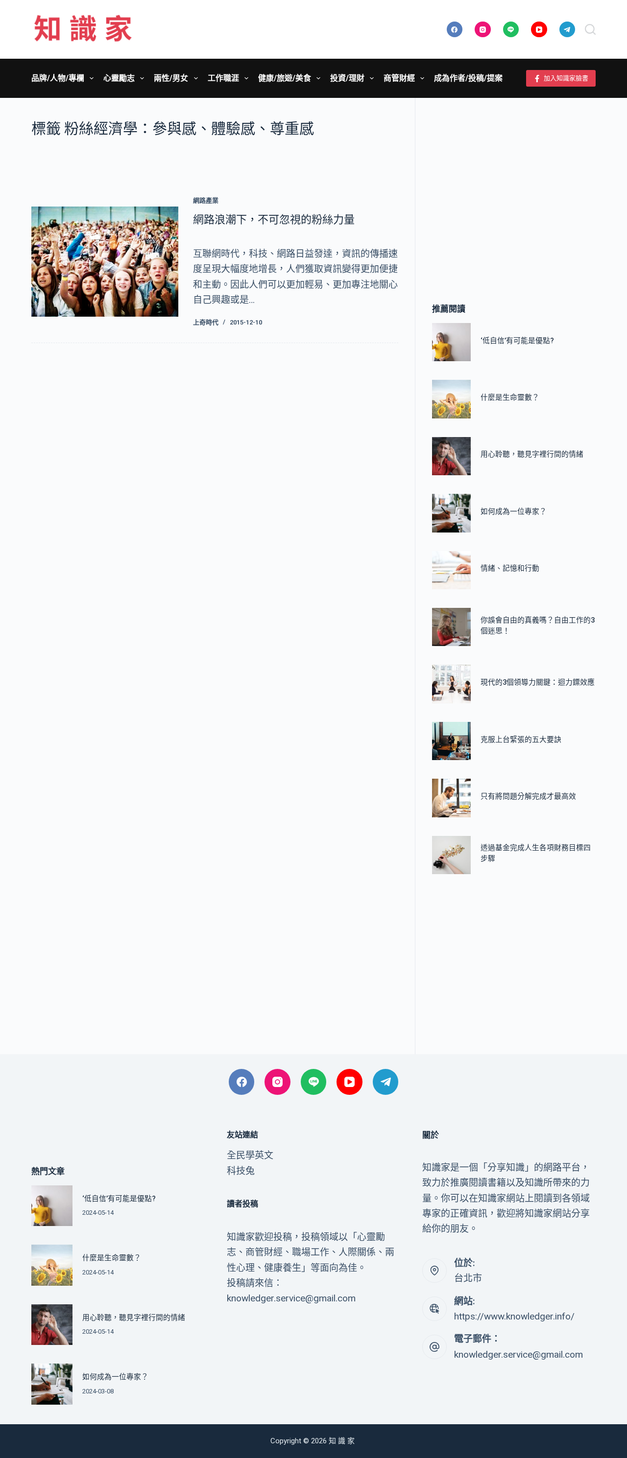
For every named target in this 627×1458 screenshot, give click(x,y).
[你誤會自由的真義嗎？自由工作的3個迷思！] (451, 627)
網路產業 (205, 200)
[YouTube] (539, 30)
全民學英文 (250, 1155)
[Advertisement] (514, 186)
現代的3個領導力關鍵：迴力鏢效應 (538, 682)
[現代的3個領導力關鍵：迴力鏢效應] (451, 684)
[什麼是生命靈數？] (451, 399)
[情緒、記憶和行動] (451, 570)
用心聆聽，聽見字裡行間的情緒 (532, 454)
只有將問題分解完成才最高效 (528, 796)
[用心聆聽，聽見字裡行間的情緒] (451, 456)
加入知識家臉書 (566, 78)
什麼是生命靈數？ (510, 397)
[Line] (511, 30)
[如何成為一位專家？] (451, 513)
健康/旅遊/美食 (284, 78)
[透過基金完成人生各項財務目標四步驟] (451, 855)
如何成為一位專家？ (514, 511)
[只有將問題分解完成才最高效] (451, 798)
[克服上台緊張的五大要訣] (451, 741)
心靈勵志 (119, 78)
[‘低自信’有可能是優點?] (451, 342)
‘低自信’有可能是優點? (517, 340)
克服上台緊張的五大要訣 (521, 739)
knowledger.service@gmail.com (518, 1354)
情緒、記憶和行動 (510, 568)
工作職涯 (223, 78)
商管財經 (399, 78)
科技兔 (241, 1171)
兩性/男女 (171, 78)
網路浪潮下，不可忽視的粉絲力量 (274, 219)
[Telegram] (567, 30)
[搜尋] (590, 29)
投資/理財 (347, 78)
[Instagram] (483, 30)
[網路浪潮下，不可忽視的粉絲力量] (104, 262)
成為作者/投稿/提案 (468, 78)
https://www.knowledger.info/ (514, 1316)
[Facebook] (455, 30)
